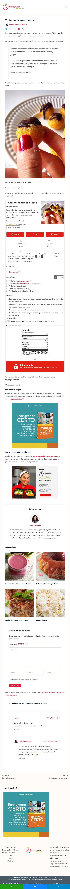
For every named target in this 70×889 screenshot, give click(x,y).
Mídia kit (10, 861)
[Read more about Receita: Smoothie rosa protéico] (19, 566)
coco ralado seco (23, 283)
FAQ (10, 855)
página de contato (57, 879)
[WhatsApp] (10, 28)
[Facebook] (14, 28)
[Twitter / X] (23, 28)
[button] (7, 224)
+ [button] (41, 256)
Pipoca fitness (41, 620)
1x (55, 277)
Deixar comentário (13, 227)
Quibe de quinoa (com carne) (16, 620)
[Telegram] (6, 28)
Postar (56, 234)
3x (62, 277)
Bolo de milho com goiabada (47, 584)
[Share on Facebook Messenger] (35, 886)
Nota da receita (13, 644)
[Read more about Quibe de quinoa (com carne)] (19, 603)
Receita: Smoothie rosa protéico (17, 584)
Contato (10, 858)
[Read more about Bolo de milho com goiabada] (50, 566)
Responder (17, 730)
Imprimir (17, 234)
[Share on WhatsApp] (11, 886)
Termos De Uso (10, 847)
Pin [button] (36, 234)
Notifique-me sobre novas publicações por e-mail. (24, 680)
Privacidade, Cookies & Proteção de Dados (10, 851)
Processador (13, 272)
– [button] (36, 256)
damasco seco (24, 281)
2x (58, 277)
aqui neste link (16, 399)
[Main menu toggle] (66, 7)
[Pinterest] (19, 28)
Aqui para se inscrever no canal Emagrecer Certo (37, 367)
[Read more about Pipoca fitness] (50, 603)
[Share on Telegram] (58, 886)
